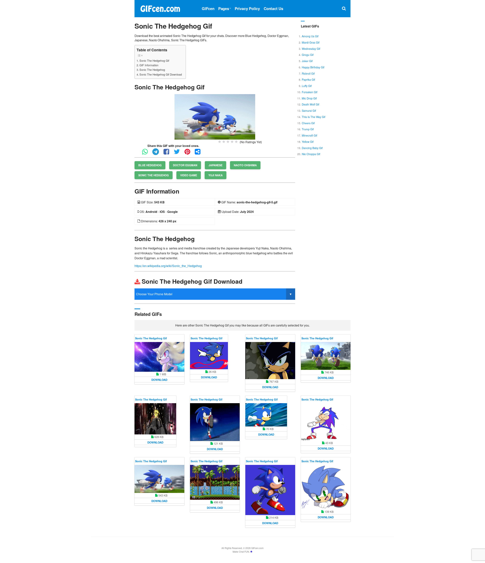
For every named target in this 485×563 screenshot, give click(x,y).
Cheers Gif (308, 123)
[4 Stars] (232, 142)
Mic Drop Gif (309, 98)
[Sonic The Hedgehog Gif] (214, 116)
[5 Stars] (236, 142)
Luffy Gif (307, 86)
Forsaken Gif (309, 92)
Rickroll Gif (308, 73)
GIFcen (208, 8)
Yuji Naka (215, 175)
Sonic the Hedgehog (153, 175)
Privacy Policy (247, 8)
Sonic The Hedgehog (152, 70)
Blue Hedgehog (150, 165)
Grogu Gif (308, 55)
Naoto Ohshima (245, 165)
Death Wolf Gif (310, 104)
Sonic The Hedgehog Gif (154, 60)
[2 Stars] (224, 142)
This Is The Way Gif (313, 117)
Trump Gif (308, 129)
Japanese (215, 165)
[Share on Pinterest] (189, 153)
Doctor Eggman (185, 165)
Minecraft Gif (309, 135)
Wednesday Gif (311, 49)
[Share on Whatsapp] (147, 153)
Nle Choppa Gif (311, 154)
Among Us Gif (310, 36)
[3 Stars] (228, 142)
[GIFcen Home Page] (160, 8)
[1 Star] (219, 142)
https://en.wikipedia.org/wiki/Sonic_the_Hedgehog (168, 266)
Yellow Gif (308, 142)
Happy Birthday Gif (313, 67)
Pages (223, 8)
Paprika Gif (308, 79)
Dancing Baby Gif (312, 148)
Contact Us (273, 8)
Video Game (188, 175)
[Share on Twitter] (179, 153)
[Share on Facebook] (168, 153)
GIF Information (148, 65)
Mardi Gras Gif (310, 42)
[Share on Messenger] (199, 153)
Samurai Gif (309, 110)
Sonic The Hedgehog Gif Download (160, 74)
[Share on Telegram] (157, 153)
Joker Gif (307, 61)
